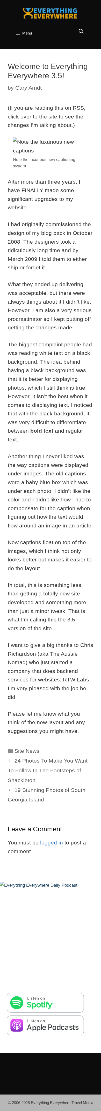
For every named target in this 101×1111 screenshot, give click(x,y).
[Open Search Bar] (81, 31)
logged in (51, 842)
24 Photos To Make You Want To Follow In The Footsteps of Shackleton (48, 770)
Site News (27, 751)
